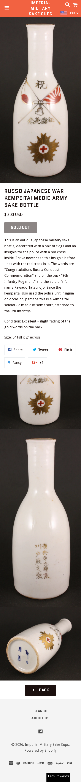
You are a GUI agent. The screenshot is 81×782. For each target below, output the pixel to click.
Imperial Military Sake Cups (40, 8)
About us (40, 718)
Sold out (20, 227)
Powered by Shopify (40, 750)
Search (40, 710)
